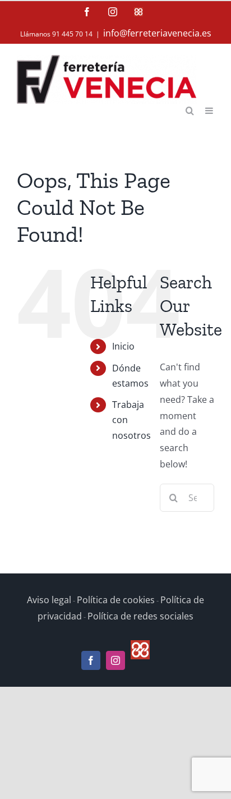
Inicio (123, 346)
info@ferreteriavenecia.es (157, 33)
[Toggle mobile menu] (209, 110)
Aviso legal (49, 600)
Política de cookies (116, 600)
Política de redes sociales (140, 616)
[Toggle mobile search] (190, 110)
